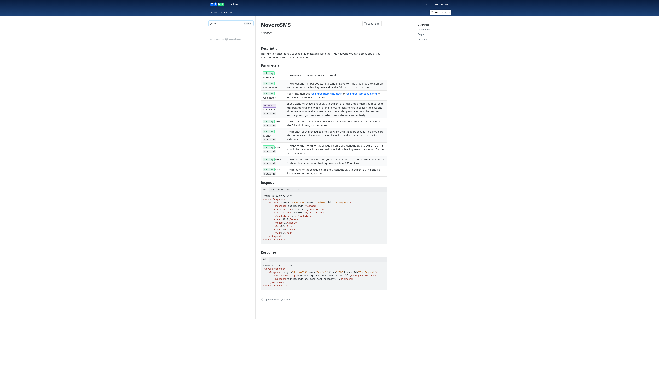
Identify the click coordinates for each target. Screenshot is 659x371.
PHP (272, 189)
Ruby (280, 189)
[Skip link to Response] (258, 252)
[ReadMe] (233, 39)
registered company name (361, 93)
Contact (425, 4)
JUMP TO (230, 23)
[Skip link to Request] (258, 182)
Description (424, 24)
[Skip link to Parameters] (258, 65)
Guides (234, 4)
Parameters (424, 29)
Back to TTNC (441, 4)
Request (422, 34)
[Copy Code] (383, 194)
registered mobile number (326, 93)
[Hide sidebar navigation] (254, 167)
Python (290, 189)
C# (298, 189)
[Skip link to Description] (258, 48)
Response (423, 39)
